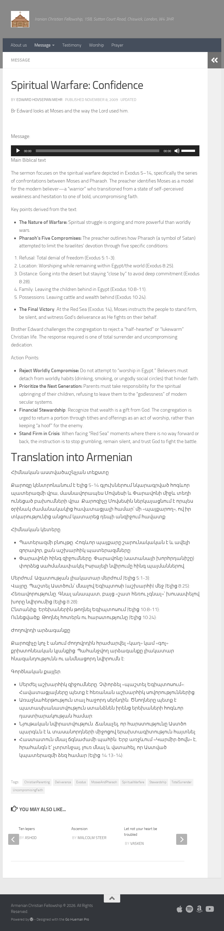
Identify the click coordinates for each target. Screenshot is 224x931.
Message (42, 45)
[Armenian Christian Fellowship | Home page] (20, 19)
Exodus (81, 782)
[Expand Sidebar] (214, 60)
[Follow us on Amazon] (199, 909)
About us (19, 45)
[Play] (18, 151)
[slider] (189, 150)
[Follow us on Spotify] (189, 909)
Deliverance (63, 782)
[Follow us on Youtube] (209, 909)
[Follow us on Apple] (180, 909)
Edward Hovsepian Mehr (39, 99)
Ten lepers (27, 828)
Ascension (79, 828)
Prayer (117, 45)
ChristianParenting (37, 782)
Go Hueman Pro (77, 919)
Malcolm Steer (92, 837)
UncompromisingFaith (28, 790)
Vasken (137, 843)
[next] (181, 839)
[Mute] (177, 151)
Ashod (31, 837)
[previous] (13, 839)
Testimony (71, 45)
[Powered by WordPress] (31, 919)
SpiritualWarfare (133, 782)
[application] (105, 150)
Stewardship (157, 782)
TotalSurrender (181, 782)
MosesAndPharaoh (104, 782)
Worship (96, 45)
